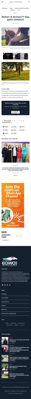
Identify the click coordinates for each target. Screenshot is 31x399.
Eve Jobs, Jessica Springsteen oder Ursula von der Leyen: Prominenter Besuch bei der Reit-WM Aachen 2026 (15, 169)
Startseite (4, 8)
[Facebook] (3, 285)
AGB (17, 391)
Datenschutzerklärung (15, 393)
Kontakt (4, 309)
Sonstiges (15, 165)
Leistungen (5, 297)
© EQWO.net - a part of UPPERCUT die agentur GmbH (15, 387)
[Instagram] (5, 285)
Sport (16, 325)
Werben (4, 294)
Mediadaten (5, 301)
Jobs (7, 323)
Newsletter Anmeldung (9, 313)
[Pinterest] (7, 285)
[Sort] (5, 232)
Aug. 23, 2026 (12, 342)
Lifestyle (15, 13)
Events (4, 305)
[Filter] (3, 232)
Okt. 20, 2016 (15, 23)
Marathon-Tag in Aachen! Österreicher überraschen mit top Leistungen (19, 375)
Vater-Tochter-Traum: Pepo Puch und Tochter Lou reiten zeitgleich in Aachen (19, 359)
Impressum (23, 391)
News (11, 8)
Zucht (22, 325)
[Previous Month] (17, 236)
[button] (14, 175)
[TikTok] (10, 285)
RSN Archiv (22, 323)
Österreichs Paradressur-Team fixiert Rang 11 (18, 367)
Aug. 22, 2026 (12, 353)
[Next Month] (20, 236)
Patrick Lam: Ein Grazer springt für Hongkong (19, 340)
